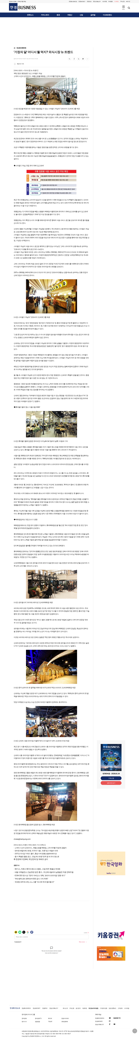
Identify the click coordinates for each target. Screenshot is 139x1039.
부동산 (69, 15)
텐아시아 (24, 1021)
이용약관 (84, 1008)
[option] (111, 863)
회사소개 (65, 1008)
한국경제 (24, 1018)
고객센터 (120, 1008)
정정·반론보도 (112, 1008)
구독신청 (122, 1)
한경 (73, 1)
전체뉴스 (30, 15)
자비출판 (110, 1)
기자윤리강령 (103, 1008)
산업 (81, 15)
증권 (58, 15)
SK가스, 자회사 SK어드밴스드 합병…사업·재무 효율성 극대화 (37, 869)
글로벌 (92, 15)
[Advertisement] (69, 32)
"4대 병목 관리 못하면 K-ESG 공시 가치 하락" (31, 879)
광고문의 (78, 1008)
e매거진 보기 (111, 783)
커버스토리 (45, 15)
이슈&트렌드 (107, 15)
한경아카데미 (65, 1018)
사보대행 (104, 1)
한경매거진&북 (12, 1)
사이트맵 (126, 1008)
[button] (123, 7)
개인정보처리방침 (93, 1008)
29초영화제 (64, 1021)
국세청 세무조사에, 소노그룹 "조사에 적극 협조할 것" (34, 882)
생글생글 (37, 1021)
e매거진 (128, 1)
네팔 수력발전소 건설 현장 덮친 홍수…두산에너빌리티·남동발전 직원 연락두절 (44, 872)
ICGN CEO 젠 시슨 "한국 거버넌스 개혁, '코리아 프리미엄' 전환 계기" (40, 875)
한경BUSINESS (21, 48)
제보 (116, 1)
